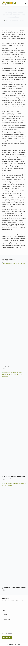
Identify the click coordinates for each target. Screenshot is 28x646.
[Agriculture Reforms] (14, 313)
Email (4, 610)
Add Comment (6, 619)
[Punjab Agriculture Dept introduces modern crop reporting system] (14, 423)
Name (4, 605)
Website (5, 614)
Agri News (22, 20)
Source (3, 250)
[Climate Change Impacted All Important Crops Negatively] (14, 534)
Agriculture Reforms (7, 367)
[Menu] (25, 3)
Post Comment (6, 637)
